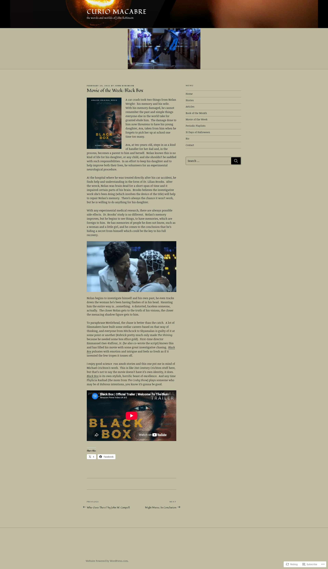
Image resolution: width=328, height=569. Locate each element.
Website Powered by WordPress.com (107, 561)
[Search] (236, 160)
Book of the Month (196, 113)
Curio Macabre (117, 12)
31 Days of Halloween (198, 132)
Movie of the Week (196, 119)
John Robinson (124, 85)
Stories (190, 100)
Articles (190, 106)
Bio (187, 138)
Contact (190, 145)
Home (189, 93)
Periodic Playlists (196, 125)
